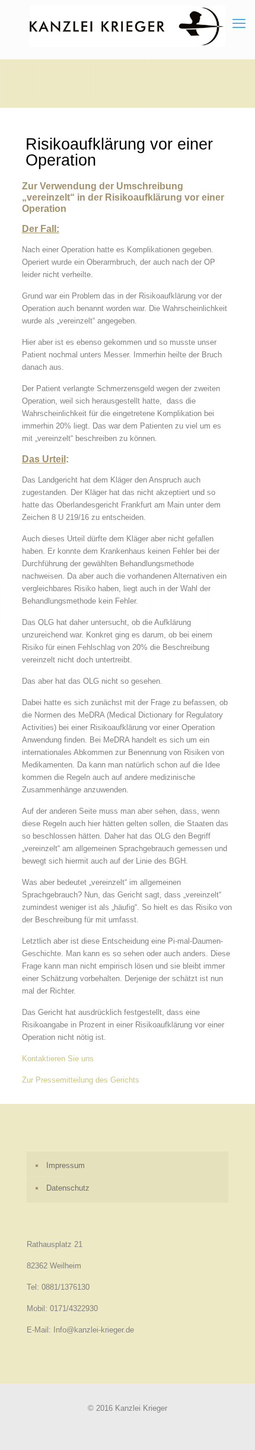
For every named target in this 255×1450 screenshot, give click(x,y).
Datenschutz (68, 1188)
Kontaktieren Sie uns (58, 1058)
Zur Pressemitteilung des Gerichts (80, 1079)
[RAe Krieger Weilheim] (127, 26)
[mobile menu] (239, 24)
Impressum (65, 1165)
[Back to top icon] (230, 1425)
